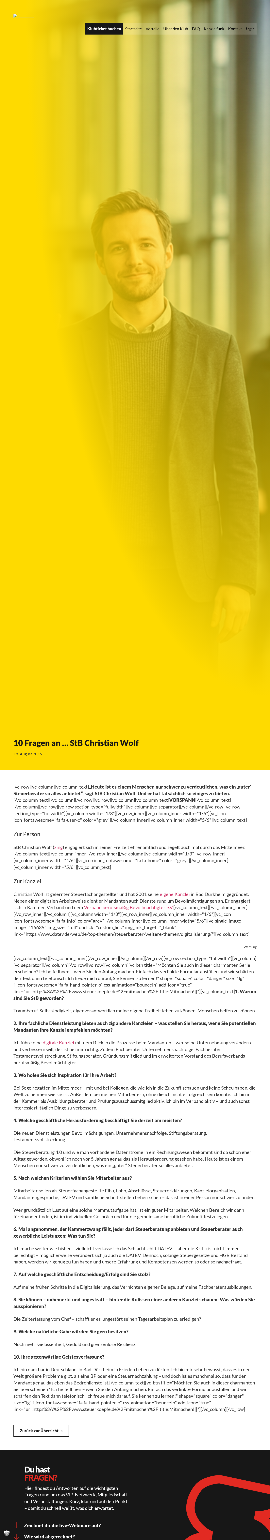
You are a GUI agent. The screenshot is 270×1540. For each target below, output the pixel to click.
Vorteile (152, 28)
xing (58, 847)
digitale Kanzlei (58, 1042)
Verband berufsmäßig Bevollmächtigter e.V (128, 907)
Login (250, 28)
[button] (6, 1533)
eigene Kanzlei (175, 894)
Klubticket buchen (104, 28)
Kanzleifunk (214, 28)
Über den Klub (175, 28)
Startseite (133, 28)
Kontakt (235, 28)
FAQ (196, 28)
